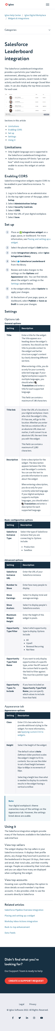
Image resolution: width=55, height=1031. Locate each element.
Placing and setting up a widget (20, 915)
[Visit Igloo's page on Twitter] (19, 1018)
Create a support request (26, 980)
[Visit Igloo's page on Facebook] (13, 1018)
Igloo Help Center (13, 15)
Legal (21, 1004)
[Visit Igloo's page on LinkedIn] (27, 1018)
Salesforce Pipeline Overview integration (24, 909)
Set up (11, 133)
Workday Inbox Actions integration (21, 921)
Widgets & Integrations (18, 18)
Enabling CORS (15, 129)
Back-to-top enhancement (17, 927)
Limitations (13, 126)
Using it (11, 139)
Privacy (32, 1004)
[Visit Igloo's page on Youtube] (41, 1018)
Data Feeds (10, 932)
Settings (12, 136)
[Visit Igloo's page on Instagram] (34, 1018)
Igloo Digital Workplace (35, 15)
